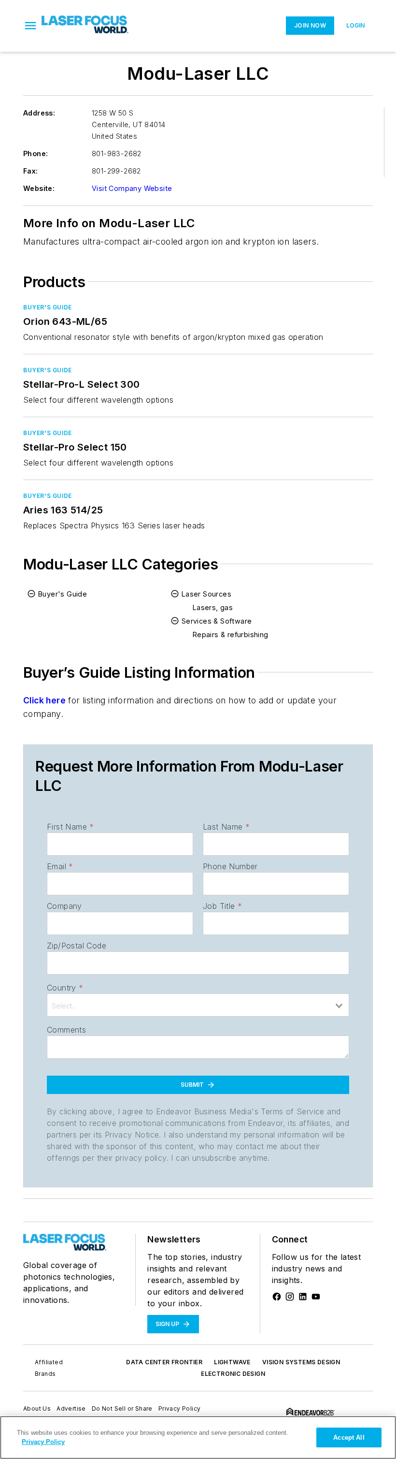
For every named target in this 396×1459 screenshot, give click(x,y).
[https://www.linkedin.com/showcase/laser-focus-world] (303, 1296)
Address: (39, 113)
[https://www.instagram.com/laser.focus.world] (290, 1296)
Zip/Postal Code (76, 945)
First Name (70, 827)
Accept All (348, 1437)
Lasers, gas (213, 607)
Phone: (35, 153)
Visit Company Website (132, 188)
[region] (198, 1437)
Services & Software (217, 621)
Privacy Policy (179, 1408)
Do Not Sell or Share (122, 1408)
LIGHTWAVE (232, 1362)
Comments (66, 1030)
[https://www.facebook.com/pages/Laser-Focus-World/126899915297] (277, 1296)
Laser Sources (206, 594)
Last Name (226, 827)
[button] (30, 25)
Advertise (71, 1408)
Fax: (30, 171)
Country (65, 987)
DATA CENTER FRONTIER (164, 1362)
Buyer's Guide (47, 307)
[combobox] (198, 1005)
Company (64, 906)
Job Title (222, 906)
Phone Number (230, 866)
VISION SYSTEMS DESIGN (301, 1362)
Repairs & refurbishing (231, 634)
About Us (37, 1408)
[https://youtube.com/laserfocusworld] (316, 1296)
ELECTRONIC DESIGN (233, 1373)
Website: (39, 188)
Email (60, 866)
